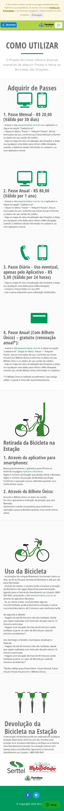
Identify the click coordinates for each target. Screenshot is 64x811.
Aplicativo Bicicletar (32, 471)
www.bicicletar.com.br (28, 125)
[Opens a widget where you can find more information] (51, 805)
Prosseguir (37, 15)
